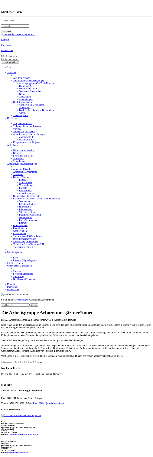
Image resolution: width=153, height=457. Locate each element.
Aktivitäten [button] (12, 145)
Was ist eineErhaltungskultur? (27, 202)
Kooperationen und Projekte (26, 142)
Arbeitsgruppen (21, 299)
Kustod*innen (19, 233)
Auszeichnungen (21, 134)
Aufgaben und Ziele (22, 123)
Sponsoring (18, 276)
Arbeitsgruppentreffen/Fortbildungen (36, 83)
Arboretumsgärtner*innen (25, 172)
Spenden (17, 271)
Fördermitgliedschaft (23, 273)
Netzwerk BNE (26, 139)
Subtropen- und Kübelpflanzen (27, 236)
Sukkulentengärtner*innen (25, 241)
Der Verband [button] (13, 118)
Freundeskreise (20, 228)
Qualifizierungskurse (23, 102)
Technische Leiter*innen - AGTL (29, 244)
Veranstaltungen (20, 80)
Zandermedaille (26, 137)
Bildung (17, 153)
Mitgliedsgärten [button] (14, 252)
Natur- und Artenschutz (24, 150)
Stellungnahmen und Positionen (28, 126)
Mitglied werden (15, 263)
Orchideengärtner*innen (24, 239)
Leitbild (22, 180)
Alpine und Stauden (22, 169)
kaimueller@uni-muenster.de (17, 452)
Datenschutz (13, 289)
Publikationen (25, 190)
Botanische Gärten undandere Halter (30, 216)
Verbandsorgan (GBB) (24, 131)
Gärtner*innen (20, 231)
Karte (15, 257)
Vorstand (17, 129)
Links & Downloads (28, 220)
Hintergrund (25, 206)
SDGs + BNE (25, 182)
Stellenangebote (20, 115)
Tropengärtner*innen (23, 247)
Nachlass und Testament (24, 279)
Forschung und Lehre (23, 155)
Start (9, 67)
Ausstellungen (26, 99)
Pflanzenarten (25, 209)
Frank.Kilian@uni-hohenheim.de (48, 403)
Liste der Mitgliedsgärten (25, 260)
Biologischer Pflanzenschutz (26, 196)
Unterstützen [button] (13, 265)
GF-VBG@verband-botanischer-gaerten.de (22, 434)
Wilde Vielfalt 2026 (28, 88)
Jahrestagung (25, 96)
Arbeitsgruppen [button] (14, 163)
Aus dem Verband (21, 78)
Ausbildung (18, 158)
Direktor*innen (20, 225)
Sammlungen (19, 161)
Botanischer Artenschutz (24, 198)
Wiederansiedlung (27, 212)
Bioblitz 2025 (25, 86)
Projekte (23, 188)
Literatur (23, 222)
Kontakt (11, 284)
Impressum (12, 287)
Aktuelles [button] (11, 72)
